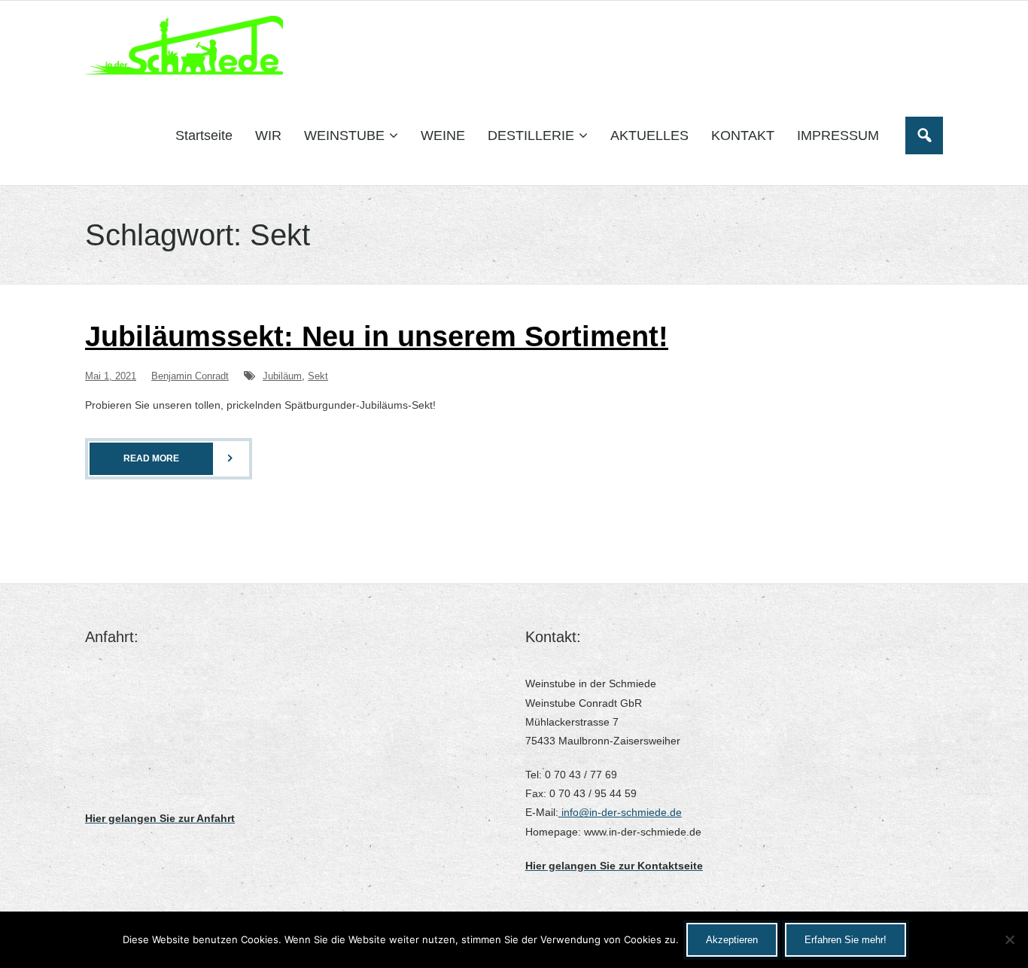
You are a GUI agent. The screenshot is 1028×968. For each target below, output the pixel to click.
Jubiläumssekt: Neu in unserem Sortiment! (376, 336)
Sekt (318, 376)
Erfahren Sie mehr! (845, 939)
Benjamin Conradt (190, 376)
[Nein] (1009, 939)
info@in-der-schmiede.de (620, 812)
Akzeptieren (732, 939)
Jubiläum (282, 376)
